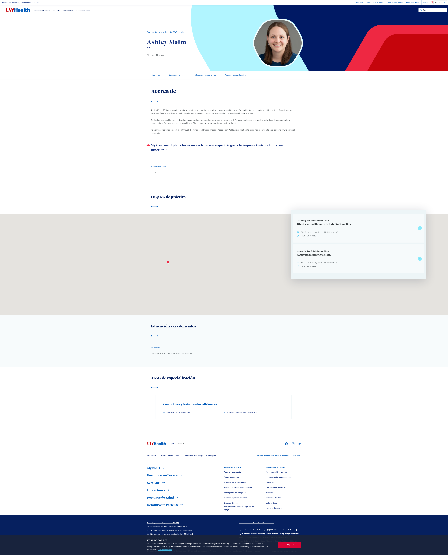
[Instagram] (292, 444)
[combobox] (435, 10)
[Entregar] (421, 10)
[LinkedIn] (298, 444)
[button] (168, 262)
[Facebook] (286, 444)
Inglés (172, 443)
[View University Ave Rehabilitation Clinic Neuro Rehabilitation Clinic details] (420, 259)
